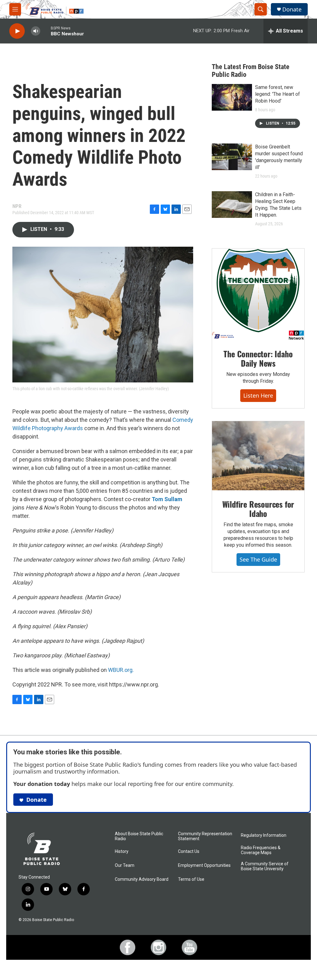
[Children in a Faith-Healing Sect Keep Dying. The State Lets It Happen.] (232, 204)
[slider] (45, 31)
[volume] (35, 31)
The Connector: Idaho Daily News (258, 358)
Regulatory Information (263, 835)
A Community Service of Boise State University (265, 866)
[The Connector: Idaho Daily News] (258, 294)
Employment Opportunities (204, 865)
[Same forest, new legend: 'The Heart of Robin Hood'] (232, 97)
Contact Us (188, 851)
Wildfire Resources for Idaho (258, 508)
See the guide (258, 559)
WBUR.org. (121, 670)
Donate (292, 9)
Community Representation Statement (205, 836)
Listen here (258, 395)
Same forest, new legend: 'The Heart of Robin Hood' (277, 94)
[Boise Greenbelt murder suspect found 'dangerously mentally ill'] (232, 156)
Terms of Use (191, 879)
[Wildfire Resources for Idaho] (258, 456)
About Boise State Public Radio (139, 836)
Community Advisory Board (141, 879)
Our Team (124, 865)
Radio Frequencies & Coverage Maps (260, 850)
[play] (17, 31)
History (121, 851)
